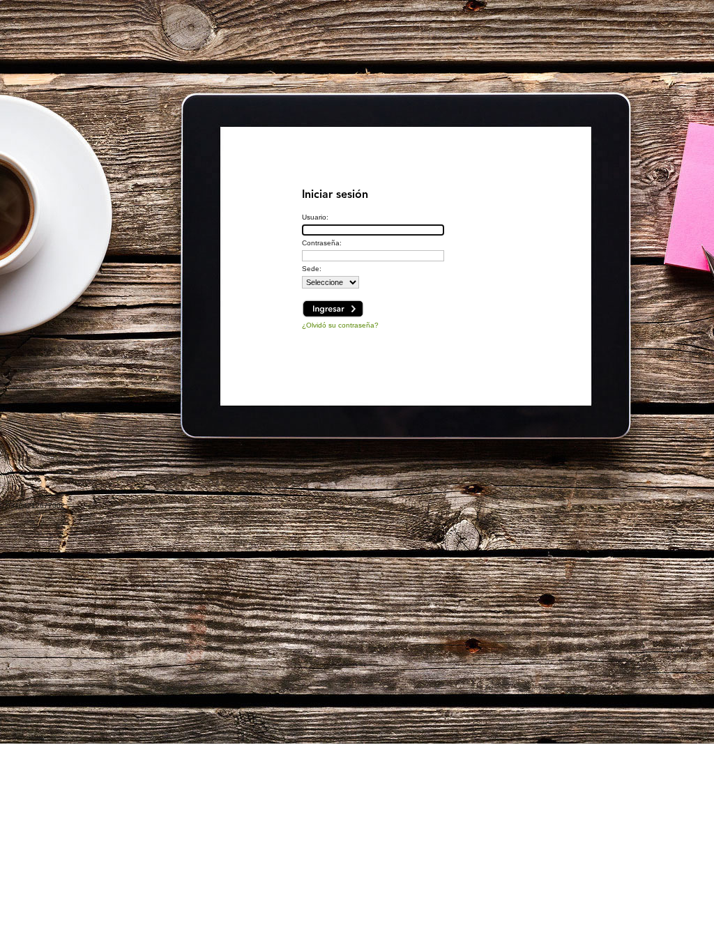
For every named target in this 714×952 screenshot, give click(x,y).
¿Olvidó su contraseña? (340, 325)
